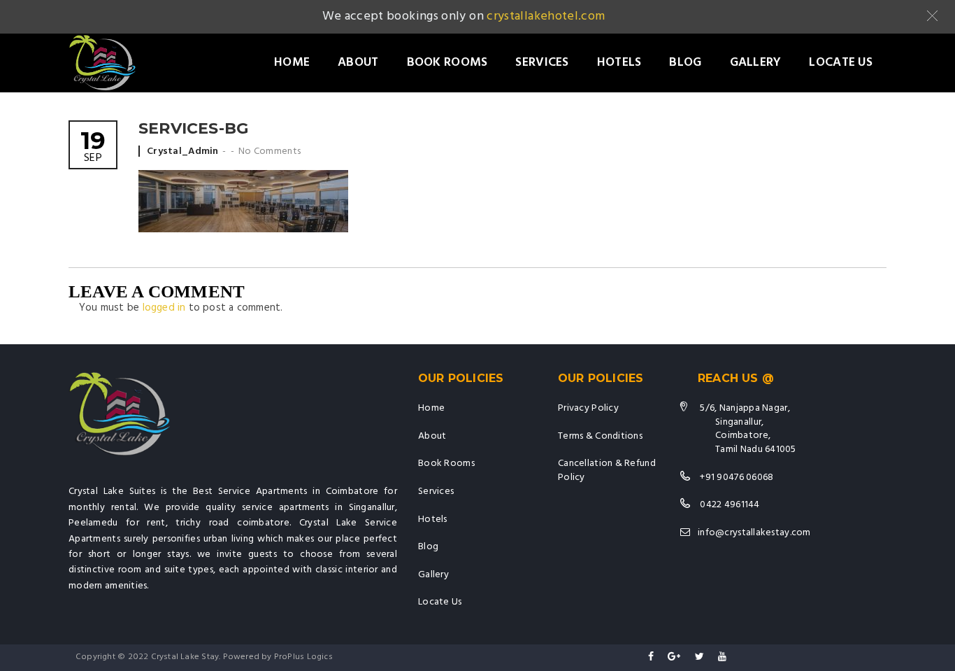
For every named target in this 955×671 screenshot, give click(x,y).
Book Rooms (447, 62)
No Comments (269, 151)
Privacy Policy (588, 408)
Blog (685, 62)
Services (541, 62)
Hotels (619, 62)
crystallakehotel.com (546, 16)
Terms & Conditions (600, 436)
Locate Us (841, 62)
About (358, 62)
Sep (93, 148)
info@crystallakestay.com (754, 533)
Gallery (756, 62)
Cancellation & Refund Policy (607, 470)
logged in (164, 307)
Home (292, 62)
